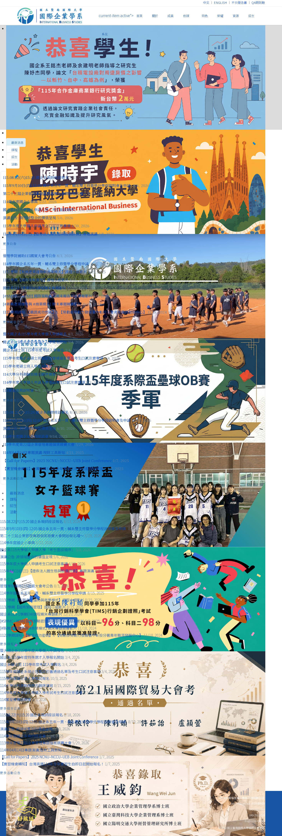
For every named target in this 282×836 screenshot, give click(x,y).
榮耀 (220, 15)
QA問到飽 (258, 2)
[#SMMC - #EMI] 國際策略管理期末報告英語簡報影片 (47, 295)
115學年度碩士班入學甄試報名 (28, 366)
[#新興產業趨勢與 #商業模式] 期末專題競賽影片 (42, 303)
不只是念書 (239, 2)
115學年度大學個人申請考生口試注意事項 (36, 225)
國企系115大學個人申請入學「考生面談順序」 (40, 209)
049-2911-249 (257, 809)
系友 (105, 34)
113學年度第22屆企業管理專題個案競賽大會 (38, 444)
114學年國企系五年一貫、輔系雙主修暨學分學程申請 (46, 263)
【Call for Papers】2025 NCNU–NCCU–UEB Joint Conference (57, 460)
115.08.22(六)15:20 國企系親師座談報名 (36, 177)
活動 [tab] (14, 164)
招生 (251, 15)
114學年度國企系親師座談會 (26, 436)
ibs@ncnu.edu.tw (255, 821)
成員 (170, 15)
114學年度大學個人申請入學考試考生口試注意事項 (44, 382)
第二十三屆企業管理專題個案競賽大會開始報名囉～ (45, 193)
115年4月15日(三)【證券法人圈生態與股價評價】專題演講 (50, 233)
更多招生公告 (14, 400)
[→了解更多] (141, 77)
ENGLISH (220, 2)
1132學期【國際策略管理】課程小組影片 (36, 279)
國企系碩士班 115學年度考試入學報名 (33, 350)
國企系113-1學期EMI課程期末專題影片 (34, 287)
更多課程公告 (14, 322)
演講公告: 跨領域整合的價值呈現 (29, 217)
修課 (186, 15)
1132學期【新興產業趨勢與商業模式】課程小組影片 (45, 271)
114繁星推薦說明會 (18, 390)
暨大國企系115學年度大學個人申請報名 (35, 333)
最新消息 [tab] (17, 142)
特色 (204, 15)
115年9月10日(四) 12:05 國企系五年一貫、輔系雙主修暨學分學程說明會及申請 (67, 185)
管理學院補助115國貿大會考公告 (29, 255)
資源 (236, 15)
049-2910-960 (238, 804)
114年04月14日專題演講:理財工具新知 (34, 452)
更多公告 (10, 243)
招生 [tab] (14, 157)
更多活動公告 (14, 478)
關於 (155, 15)
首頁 (139, 15)
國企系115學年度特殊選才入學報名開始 (35, 341)
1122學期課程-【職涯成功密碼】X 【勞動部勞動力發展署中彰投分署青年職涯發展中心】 (75, 312)
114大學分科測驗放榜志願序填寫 (30, 374)
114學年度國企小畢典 (20, 201)
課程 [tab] (14, 149)
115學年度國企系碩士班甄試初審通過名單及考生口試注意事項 (53, 358)
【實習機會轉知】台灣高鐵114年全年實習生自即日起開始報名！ (55, 468)
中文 (206, 2)
